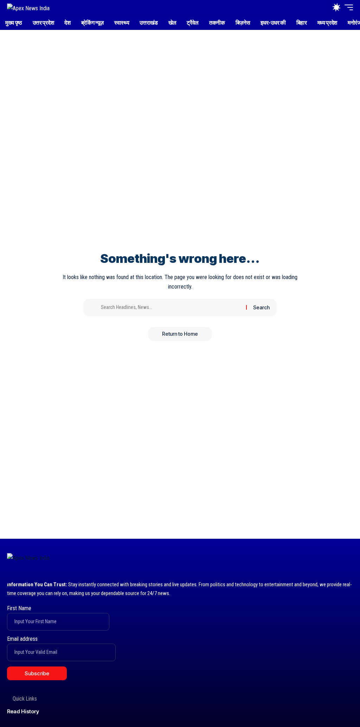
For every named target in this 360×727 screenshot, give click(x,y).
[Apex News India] (28, 7)
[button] (321, 7)
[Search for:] (171, 307)
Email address (22, 639)
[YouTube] (321, 559)
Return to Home (180, 334)
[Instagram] (334, 559)
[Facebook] (293, 559)
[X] (307, 559)
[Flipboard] (348, 559)
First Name (19, 608)
